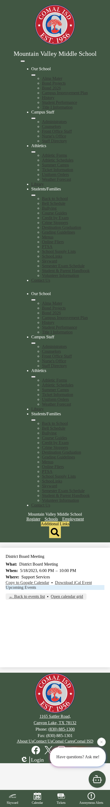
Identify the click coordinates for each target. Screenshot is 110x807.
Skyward (49, 261)
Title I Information (57, 107)
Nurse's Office (54, 136)
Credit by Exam (55, 218)
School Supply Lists (59, 251)
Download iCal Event (73, 582)
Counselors (51, 126)
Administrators (54, 121)
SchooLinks (52, 256)
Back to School (55, 198)
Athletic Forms (54, 155)
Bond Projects (54, 83)
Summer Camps (55, 165)
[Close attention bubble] (101, 742)
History (48, 97)
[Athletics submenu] (33, 152)
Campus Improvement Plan (65, 93)
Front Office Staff (57, 131)
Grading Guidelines (58, 232)
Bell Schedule (53, 203)
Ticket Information (57, 169)
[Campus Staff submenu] (33, 118)
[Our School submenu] (33, 75)
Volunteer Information (60, 275)
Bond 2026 (51, 88)
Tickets (61, 803)
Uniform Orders (55, 174)
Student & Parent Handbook (66, 270)
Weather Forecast (56, 179)
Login (37, 760)
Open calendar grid (67, 596)
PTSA (47, 246)
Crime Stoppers (55, 222)
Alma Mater (52, 78)
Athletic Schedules (57, 160)
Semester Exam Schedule (63, 266)
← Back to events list (27, 596)
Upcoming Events (21, 587)
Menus (47, 237)
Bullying (49, 208)
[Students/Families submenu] (33, 195)
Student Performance (59, 102)
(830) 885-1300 (61, 729)
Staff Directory (54, 141)
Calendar (37, 803)
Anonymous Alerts (91, 803)
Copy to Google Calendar (27, 582)
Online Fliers (53, 242)
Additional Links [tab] (55, 524)
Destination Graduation (61, 227)
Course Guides (54, 213)
